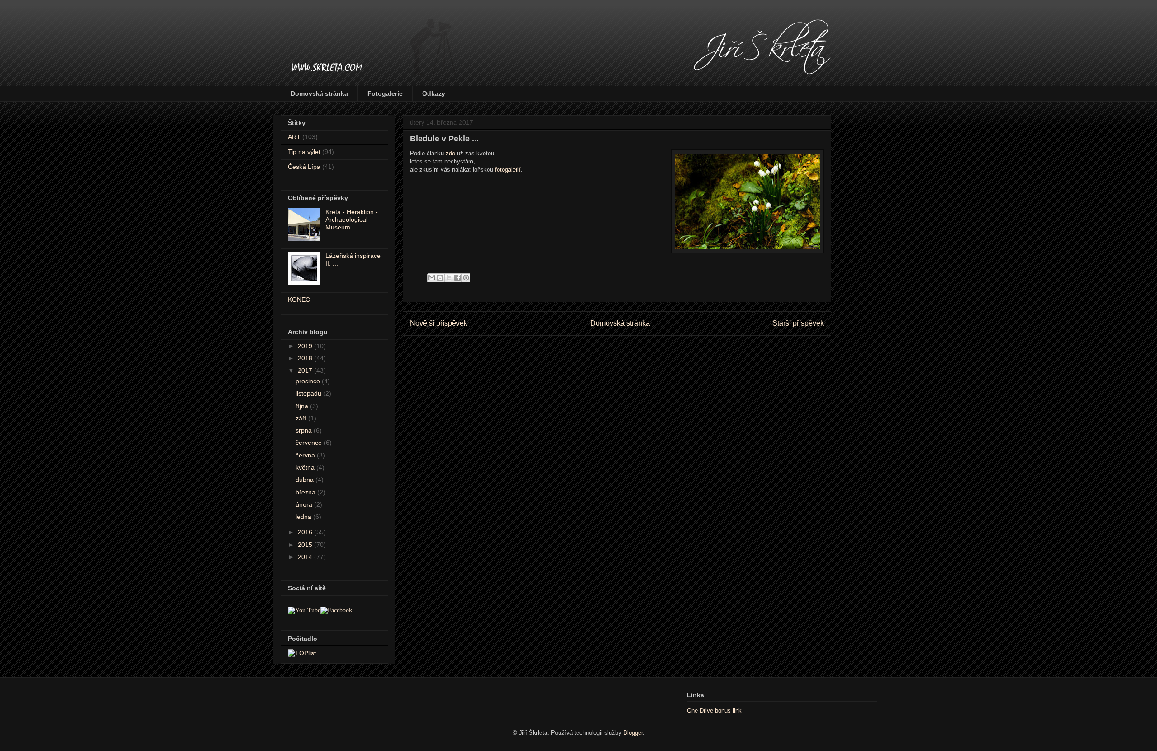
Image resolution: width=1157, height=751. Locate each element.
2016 (306, 532)
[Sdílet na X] (448, 277)
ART (294, 136)
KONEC (299, 299)
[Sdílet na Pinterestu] (465, 277)
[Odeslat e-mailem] (431, 277)
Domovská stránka (319, 93)
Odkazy (433, 93)
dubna (305, 479)
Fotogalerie (385, 93)
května (306, 467)
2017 (306, 370)
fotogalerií (508, 169)
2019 (306, 346)
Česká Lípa (304, 166)
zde (450, 153)
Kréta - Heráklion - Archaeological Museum (351, 219)
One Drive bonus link (714, 710)
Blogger (633, 732)
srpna (305, 430)
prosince (309, 381)
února (305, 504)
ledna (304, 516)
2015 (306, 544)
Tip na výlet (304, 151)
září (302, 418)
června (306, 455)
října (303, 406)
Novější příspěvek (438, 323)
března (306, 492)
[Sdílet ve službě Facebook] (457, 277)
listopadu (309, 393)
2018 (306, 358)
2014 (306, 556)
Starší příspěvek (798, 323)
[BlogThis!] (440, 277)
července (310, 442)
